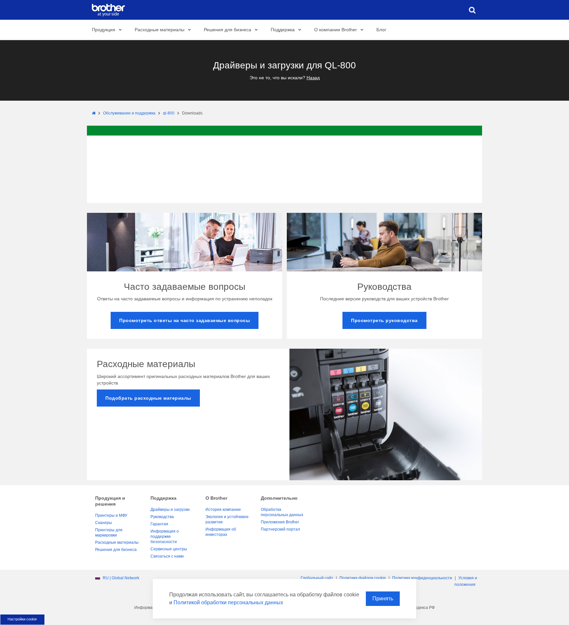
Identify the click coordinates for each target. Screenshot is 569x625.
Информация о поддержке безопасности (164, 536)
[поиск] (472, 10)
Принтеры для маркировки (108, 533)
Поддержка (283, 29)
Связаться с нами (167, 556)
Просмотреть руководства (384, 320)
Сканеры (103, 522)
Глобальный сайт (317, 578)
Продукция (103, 29)
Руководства (162, 516)
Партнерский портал (280, 529)
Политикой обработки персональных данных (228, 602)
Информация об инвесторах (220, 532)
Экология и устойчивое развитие (227, 519)
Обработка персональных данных (282, 512)
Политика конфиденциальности (422, 578)
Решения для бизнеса (227, 29)
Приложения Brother (280, 522)
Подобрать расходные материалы (148, 398)
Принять (382, 598)
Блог (381, 29)
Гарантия (159, 524)
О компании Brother (335, 29)
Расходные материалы (159, 29)
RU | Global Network (121, 578)
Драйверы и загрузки (170, 509)
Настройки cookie (22, 619)
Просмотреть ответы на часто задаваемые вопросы (184, 320)
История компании (223, 509)
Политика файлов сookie (362, 578)
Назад (313, 77)
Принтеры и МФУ (111, 515)
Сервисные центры (168, 549)
